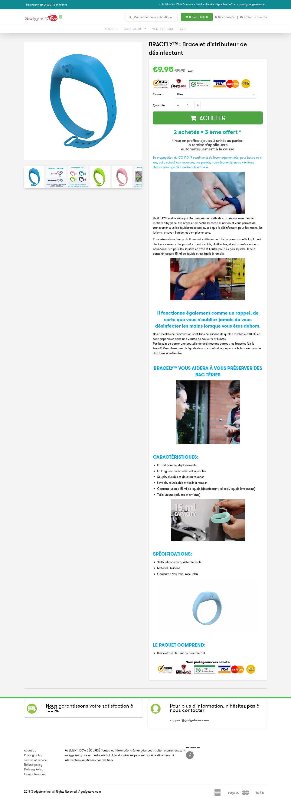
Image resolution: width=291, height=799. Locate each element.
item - (198, 17)
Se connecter (226, 17)
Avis (183, 29)
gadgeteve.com (91, 791)
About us (30, 750)
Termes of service (35, 760)
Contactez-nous (34, 774)
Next (138, 176)
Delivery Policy (33, 769)
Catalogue (133, 29)
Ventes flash (163, 29)
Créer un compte (255, 17)
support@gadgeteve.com (251, 4)
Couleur (158, 94)
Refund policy (33, 765)
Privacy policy (33, 755)
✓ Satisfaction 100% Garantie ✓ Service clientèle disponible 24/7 (195, 4)
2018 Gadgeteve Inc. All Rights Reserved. (51, 791)
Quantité (159, 105)
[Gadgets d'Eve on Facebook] (190, 755)
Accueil (111, 29)
